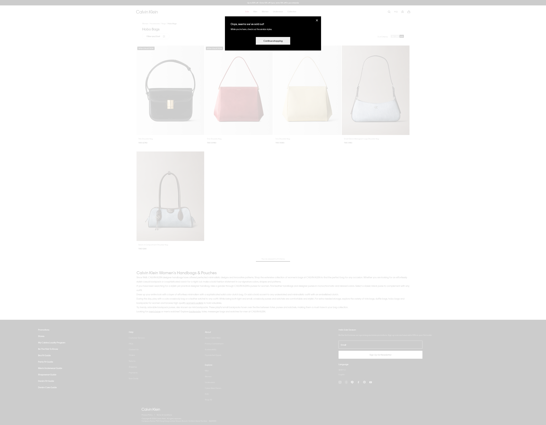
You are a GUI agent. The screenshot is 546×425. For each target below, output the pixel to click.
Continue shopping (273, 40)
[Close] (317, 20)
